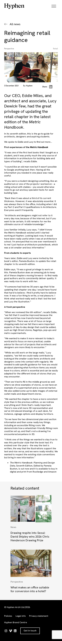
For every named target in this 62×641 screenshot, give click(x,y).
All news (15, 24)
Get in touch (30, 630)
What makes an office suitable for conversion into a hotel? (30, 589)
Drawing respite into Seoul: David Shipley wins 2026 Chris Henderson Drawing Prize (30, 536)
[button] (54, 6)
